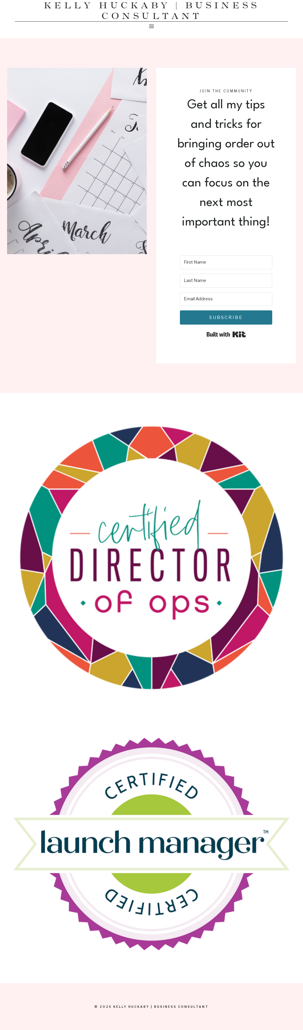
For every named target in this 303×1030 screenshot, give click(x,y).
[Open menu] (151, 26)
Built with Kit (226, 334)
